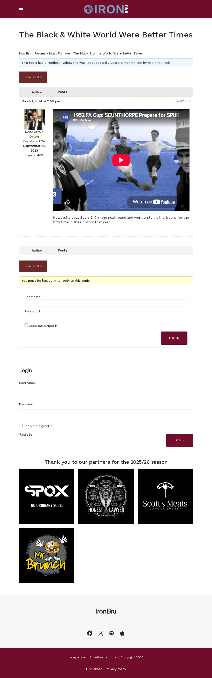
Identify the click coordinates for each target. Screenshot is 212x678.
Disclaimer (94, 669)
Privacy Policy (116, 669)
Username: (33, 297)
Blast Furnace (59, 53)
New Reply (33, 77)
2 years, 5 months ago (125, 63)
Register (26, 434)
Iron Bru (25, 53)
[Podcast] (122, 633)
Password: (33, 311)
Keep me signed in (43, 326)
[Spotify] (111, 633)
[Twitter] (100, 633)
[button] (21, 9)
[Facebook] (89, 633)
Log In (174, 338)
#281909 (184, 101)
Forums (40, 53)
